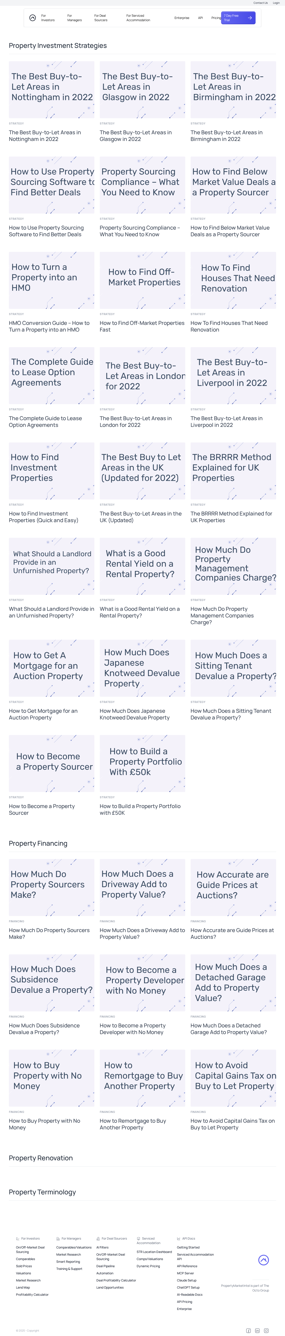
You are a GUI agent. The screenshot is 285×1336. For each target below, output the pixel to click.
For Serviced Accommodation (138, 17)
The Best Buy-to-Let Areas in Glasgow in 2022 (136, 135)
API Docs (188, 1238)
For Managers (74, 17)
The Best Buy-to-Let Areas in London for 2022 (136, 421)
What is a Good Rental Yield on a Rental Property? (140, 612)
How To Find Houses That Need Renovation (229, 326)
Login (276, 3)
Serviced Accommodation (148, 1240)
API (200, 18)
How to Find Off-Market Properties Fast (142, 326)
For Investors (48, 17)
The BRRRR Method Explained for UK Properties (231, 516)
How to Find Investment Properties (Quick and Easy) (44, 516)
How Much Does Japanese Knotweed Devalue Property (135, 714)
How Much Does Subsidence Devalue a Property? (44, 1028)
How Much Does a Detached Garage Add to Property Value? (229, 1028)
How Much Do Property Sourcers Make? (49, 933)
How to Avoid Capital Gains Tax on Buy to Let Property (233, 1124)
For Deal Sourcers (100, 17)
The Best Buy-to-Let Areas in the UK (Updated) (141, 516)
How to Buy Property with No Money (44, 1124)
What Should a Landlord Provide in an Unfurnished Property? (51, 612)
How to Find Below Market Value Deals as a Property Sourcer (230, 231)
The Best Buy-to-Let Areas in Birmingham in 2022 (227, 135)
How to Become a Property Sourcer (42, 809)
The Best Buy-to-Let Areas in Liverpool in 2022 (227, 421)
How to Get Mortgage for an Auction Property (43, 714)
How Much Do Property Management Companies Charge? (222, 615)
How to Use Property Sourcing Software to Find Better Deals (46, 231)
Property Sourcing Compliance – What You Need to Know (140, 231)
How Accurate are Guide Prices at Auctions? (232, 933)
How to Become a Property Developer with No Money (133, 1028)
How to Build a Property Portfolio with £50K (140, 809)
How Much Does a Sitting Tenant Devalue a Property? (231, 714)
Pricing (216, 18)
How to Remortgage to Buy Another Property (133, 1124)
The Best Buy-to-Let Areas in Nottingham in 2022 (45, 135)
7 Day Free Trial (231, 17)
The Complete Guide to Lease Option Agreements (45, 421)
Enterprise (182, 18)
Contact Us (261, 3)
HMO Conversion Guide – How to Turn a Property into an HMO (49, 326)
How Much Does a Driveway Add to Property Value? (142, 933)
